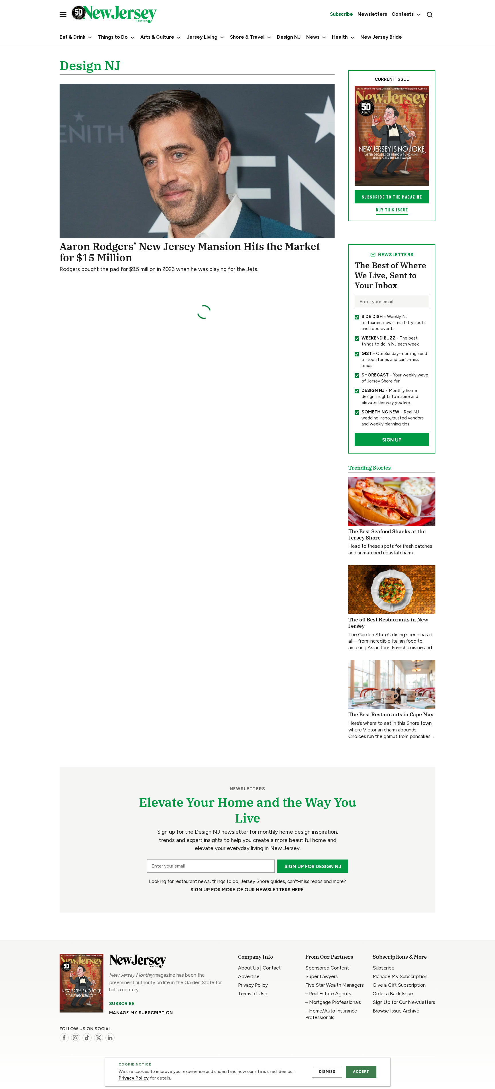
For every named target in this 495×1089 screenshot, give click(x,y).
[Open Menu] (63, 14)
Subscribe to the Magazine (392, 196)
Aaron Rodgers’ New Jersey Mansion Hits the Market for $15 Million (190, 252)
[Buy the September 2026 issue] (392, 136)
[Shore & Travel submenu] (269, 37)
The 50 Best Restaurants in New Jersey (388, 622)
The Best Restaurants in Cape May (390, 714)
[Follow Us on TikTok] (87, 1037)
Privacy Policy (134, 1078)
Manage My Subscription (141, 1012)
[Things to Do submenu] (132, 37)
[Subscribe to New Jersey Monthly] (81, 983)
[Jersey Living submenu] (222, 37)
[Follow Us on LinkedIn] (110, 1037)
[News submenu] (324, 37)
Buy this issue (392, 209)
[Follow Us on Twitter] (98, 1037)
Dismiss (327, 1072)
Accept (361, 1072)
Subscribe (121, 1003)
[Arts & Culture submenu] (178, 37)
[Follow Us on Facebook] (64, 1037)
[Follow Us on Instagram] (75, 1037)
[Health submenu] (352, 37)
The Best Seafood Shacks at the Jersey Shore (387, 534)
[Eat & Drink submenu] (90, 37)
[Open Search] (429, 14)
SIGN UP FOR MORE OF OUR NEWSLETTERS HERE (247, 889)
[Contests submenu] (417, 14)
